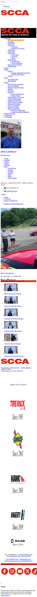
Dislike (12, 279)
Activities (7, 160)
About (6, 82)
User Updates (12, 178)
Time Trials (11, 53)
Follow (3, 194)
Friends (10, 170)
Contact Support (25, 368)
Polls (9, 175)
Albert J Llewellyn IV (8, 152)
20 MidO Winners (11, 191)
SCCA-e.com (26, 556)
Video (6, 197)
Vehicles (7, 165)
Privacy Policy (14, 368)
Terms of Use (5, 368)
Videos (10, 71)
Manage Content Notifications (13, 204)
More (6, 166)
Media (6, 69)
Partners (10, 92)
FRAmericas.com (25, 559)
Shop (6, 78)
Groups (10, 173)
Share (5, 207)
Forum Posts (12, 168)
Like (4, 279)
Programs (7, 38)
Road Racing (12, 60)
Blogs (10, 176)
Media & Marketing (14, 109)
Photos (6, 162)
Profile (6, 158)
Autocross (11, 45)
